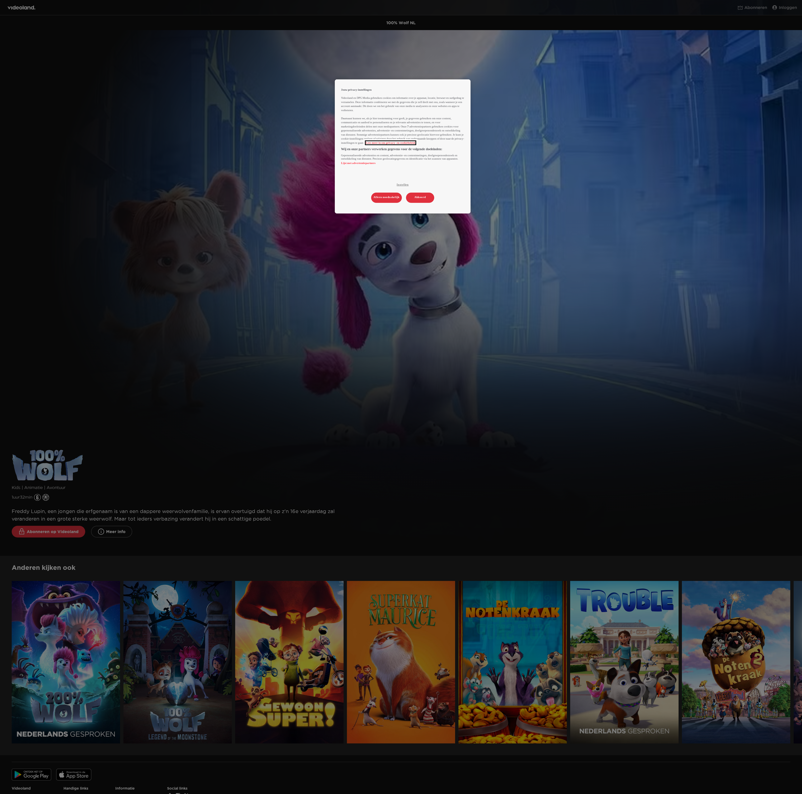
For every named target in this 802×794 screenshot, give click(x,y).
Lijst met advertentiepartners (358, 163)
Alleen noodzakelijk (386, 197)
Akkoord (420, 197)
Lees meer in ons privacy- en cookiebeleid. (390, 142)
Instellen (403, 184)
